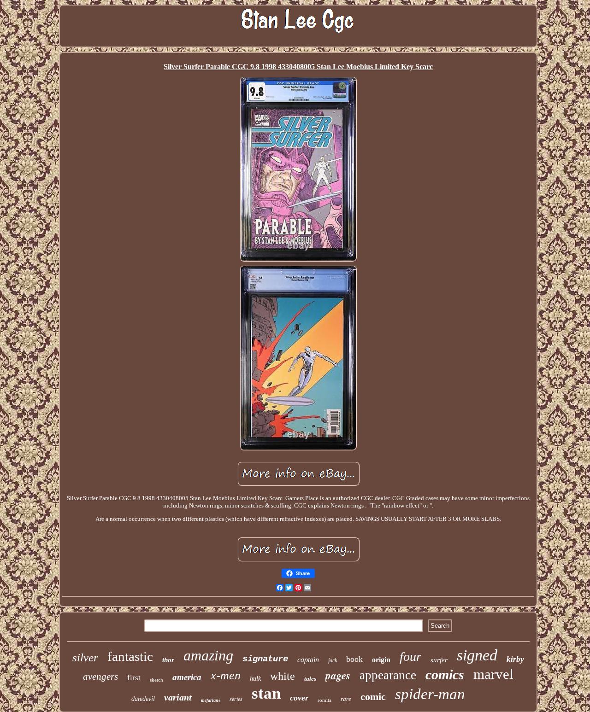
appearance (388, 675)
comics (444, 674)
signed (477, 655)
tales (310, 678)
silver (85, 657)
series (236, 699)
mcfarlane (210, 700)
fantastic (130, 656)
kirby (515, 659)
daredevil (143, 698)
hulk (255, 678)
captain (308, 660)
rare (346, 698)
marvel (493, 674)
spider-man (430, 694)
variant (178, 697)
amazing (208, 655)
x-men (226, 675)
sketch (156, 680)
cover (299, 697)
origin (381, 660)
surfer (439, 660)
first (134, 677)
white (282, 676)
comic (373, 696)
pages (337, 675)
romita (324, 700)
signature (265, 659)
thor (168, 660)
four (410, 656)
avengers (100, 676)
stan (266, 693)
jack (332, 660)
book (354, 659)
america (186, 677)
